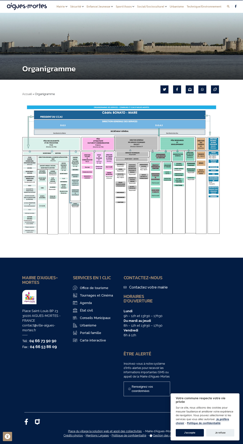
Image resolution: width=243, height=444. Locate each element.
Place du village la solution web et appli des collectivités (105, 431)
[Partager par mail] (190, 89)
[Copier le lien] (215, 89)
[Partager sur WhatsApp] (202, 89)
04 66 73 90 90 (42, 340)
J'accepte (189, 432)
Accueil (27, 94)
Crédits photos (73, 435)
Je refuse (220, 432)
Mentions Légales (97, 435)
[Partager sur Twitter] (164, 89)
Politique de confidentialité (129, 435)
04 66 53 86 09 (43, 346)
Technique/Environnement (204, 6)
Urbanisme (177, 6)
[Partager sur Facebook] (177, 89)
